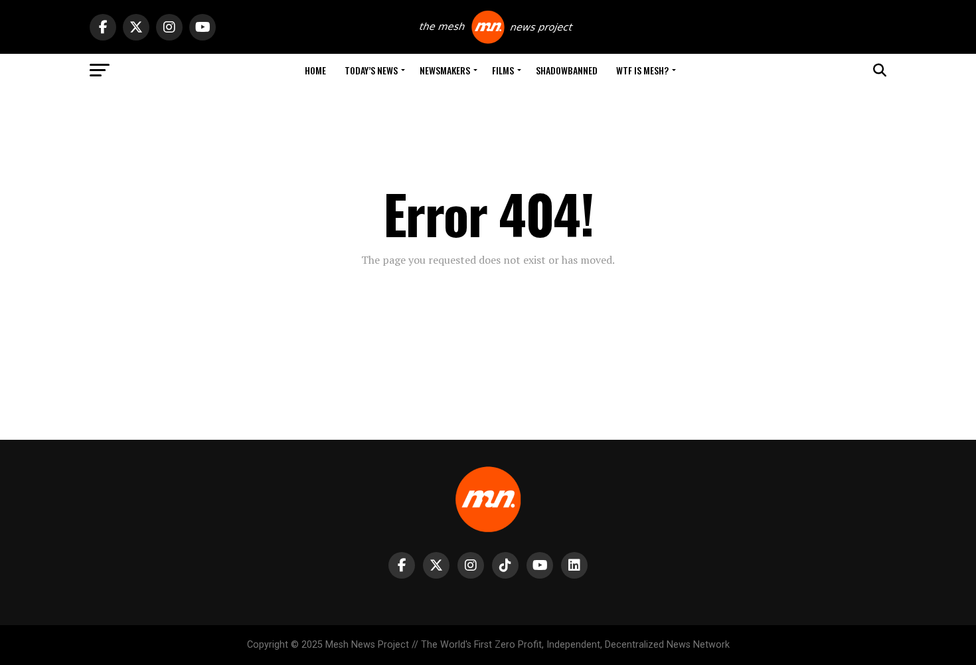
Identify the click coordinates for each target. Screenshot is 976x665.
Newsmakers (445, 70)
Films (503, 70)
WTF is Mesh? (642, 70)
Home (315, 70)
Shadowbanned (567, 70)
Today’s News (371, 70)
